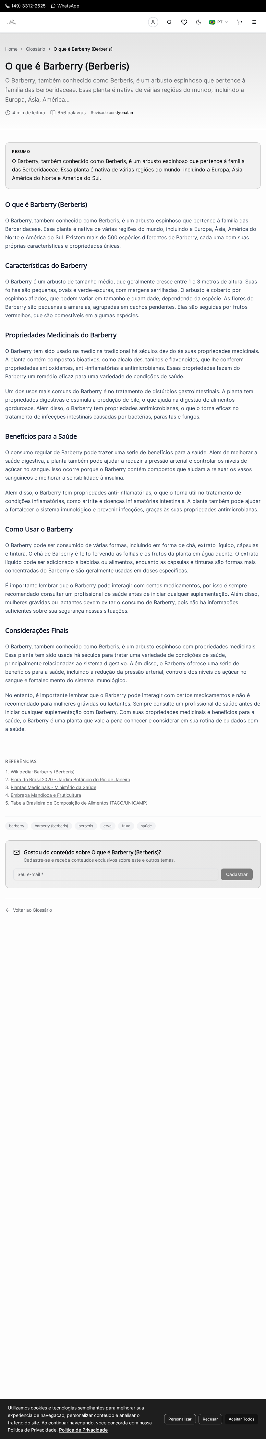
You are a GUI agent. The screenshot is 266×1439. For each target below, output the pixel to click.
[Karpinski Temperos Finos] (11, 22)
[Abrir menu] (254, 22)
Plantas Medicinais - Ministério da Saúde (53, 787)
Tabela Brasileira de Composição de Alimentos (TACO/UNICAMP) (79, 803)
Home (11, 49)
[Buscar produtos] (169, 22)
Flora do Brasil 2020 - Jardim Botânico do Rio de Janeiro (70, 779)
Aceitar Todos (241, 1419)
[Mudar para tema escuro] (198, 22)
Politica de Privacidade (83, 1430)
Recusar (210, 1419)
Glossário (35, 49)
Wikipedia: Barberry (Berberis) (43, 771)
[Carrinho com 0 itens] (239, 22)
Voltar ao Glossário (32, 910)
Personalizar (180, 1419)
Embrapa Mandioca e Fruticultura (46, 795)
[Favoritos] (184, 22)
